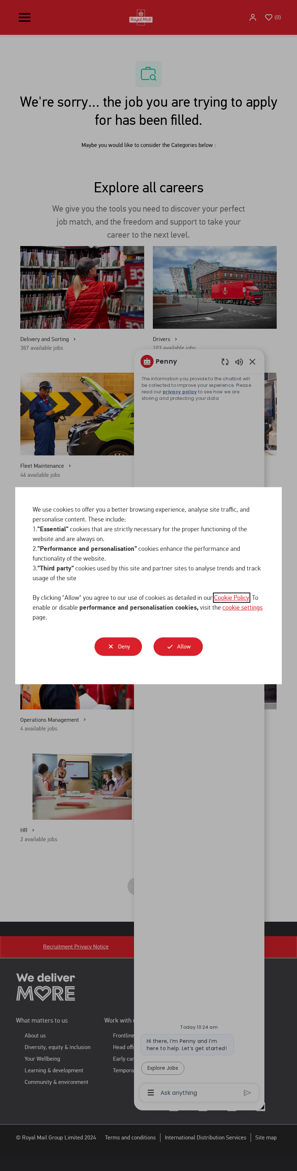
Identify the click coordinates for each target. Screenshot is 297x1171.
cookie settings (242, 607)
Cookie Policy (231, 597)
